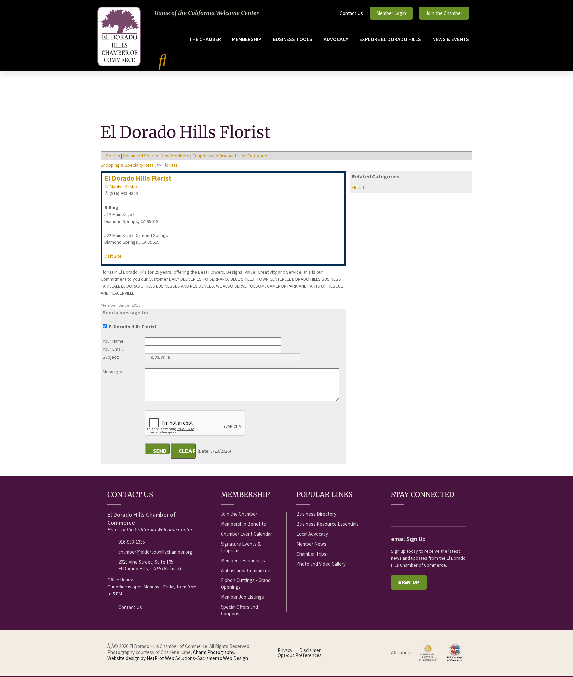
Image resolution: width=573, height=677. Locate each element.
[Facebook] (394, 514)
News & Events (450, 39)
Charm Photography (213, 652)
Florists (359, 187)
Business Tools (292, 39)
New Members (175, 156)
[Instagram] (443, 514)
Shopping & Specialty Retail (128, 165)
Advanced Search (140, 156)
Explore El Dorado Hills (390, 39)
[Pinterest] (456, 514)
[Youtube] (407, 514)
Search (113, 156)
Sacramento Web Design (222, 658)
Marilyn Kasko (123, 186)
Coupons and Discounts (215, 156)
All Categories (256, 156)
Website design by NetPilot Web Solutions (151, 658)
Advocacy (336, 39)
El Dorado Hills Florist (138, 178)
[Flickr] (431, 514)
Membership (246, 39)
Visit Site (113, 256)
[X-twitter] (419, 514)
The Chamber (205, 39)
